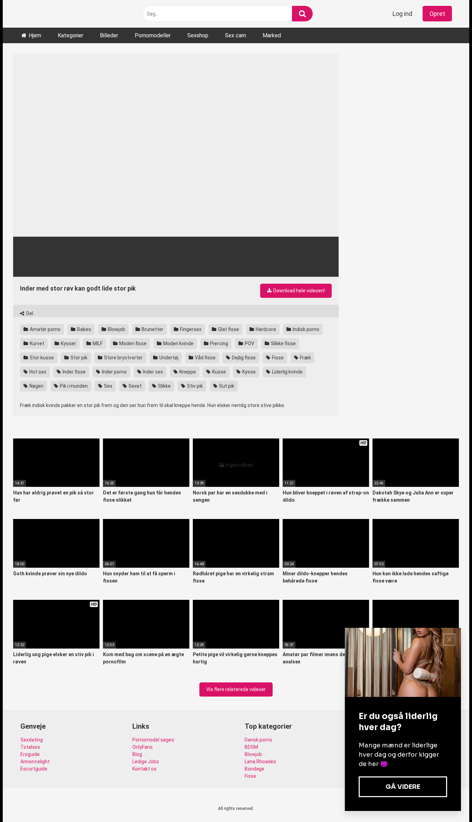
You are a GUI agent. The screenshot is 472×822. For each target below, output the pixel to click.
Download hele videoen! (298, 290)
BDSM (251, 747)
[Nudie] (22, 14)
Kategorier (70, 35)
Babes (83, 329)
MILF (97, 343)
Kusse (218, 372)
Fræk (305, 357)
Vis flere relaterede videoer (236, 689)
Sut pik (226, 386)
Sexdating (31, 740)
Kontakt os (144, 769)
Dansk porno (258, 740)
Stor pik (78, 357)
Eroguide (30, 754)
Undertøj (168, 357)
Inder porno (114, 372)
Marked (272, 35)
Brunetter (152, 329)
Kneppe (187, 372)
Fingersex (190, 329)
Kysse (248, 372)
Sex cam (235, 35)
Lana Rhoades (260, 761)
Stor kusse (41, 357)
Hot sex (37, 372)
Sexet (135, 386)
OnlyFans (142, 747)
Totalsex (30, 747)
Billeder (109, 35)
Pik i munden (73, 386)
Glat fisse (228, 329)
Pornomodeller (153, 35)
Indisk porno (305, 329)
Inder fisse (74, 372)
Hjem (35, 35)
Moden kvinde (177, 343)
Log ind (402, 13)
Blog (137, 754)
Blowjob (116, 329)
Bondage (254, 769)
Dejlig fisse (243, 357)
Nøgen (36, 386)
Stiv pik (194, 386)
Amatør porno (44, 329)
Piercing (218, 343)
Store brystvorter (123, 357)
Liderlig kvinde (287, 372)
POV (249, 343)
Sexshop (197, 35)
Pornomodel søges (153, 740)
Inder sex (152, 372)
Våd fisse (205, 357)
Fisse (277, 357)
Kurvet (36, 343)
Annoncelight (35, 761)
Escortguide (33, 769)
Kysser (68, 343)
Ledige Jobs (145, 761)
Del (29, 313)
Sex (107, 386)
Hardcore (265, 329)
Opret (437, 13)
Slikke (164, 386)
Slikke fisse (283, 343)
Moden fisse (132, 343)
